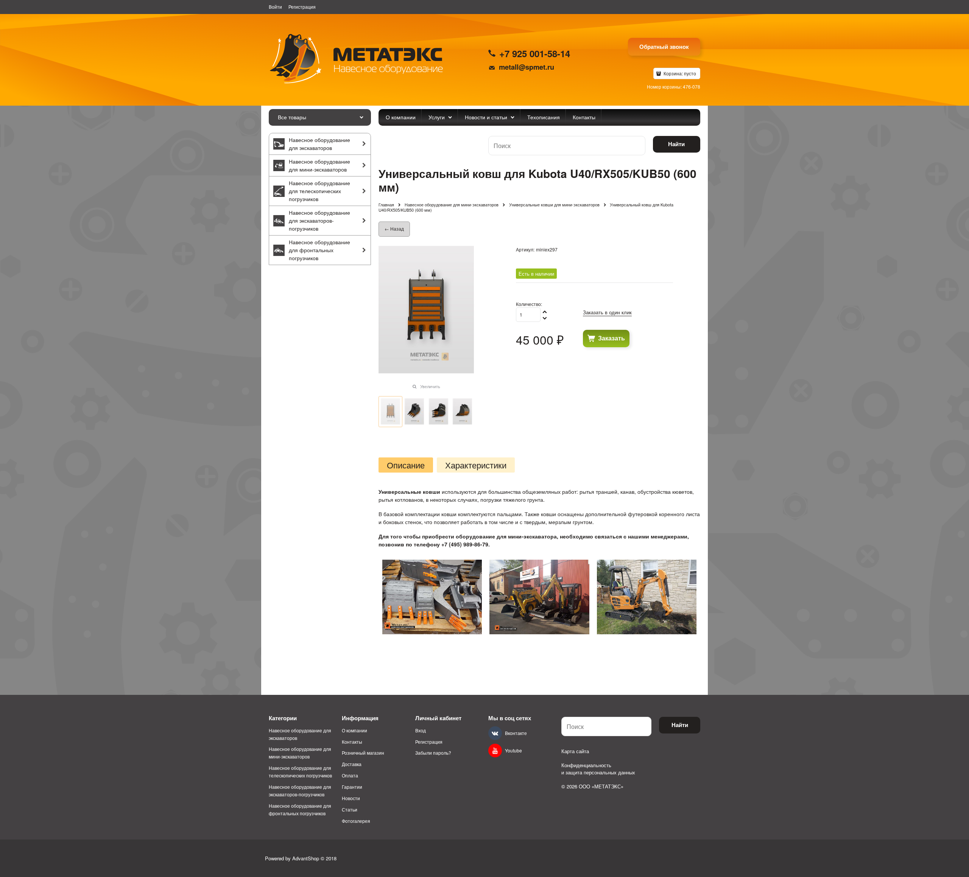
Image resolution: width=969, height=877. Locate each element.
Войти (275, 6)
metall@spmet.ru (526, 67)
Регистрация (302, 6)
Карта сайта (575, 751)
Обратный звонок (664, 46)
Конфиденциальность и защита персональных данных (598, 769)
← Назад (394, 228)
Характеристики (475, 465)
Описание (406, 465)
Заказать (611, 338)
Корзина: (679, 73)
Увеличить (430, 386)
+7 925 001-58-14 (534, 53)
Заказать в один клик (607, 312)
